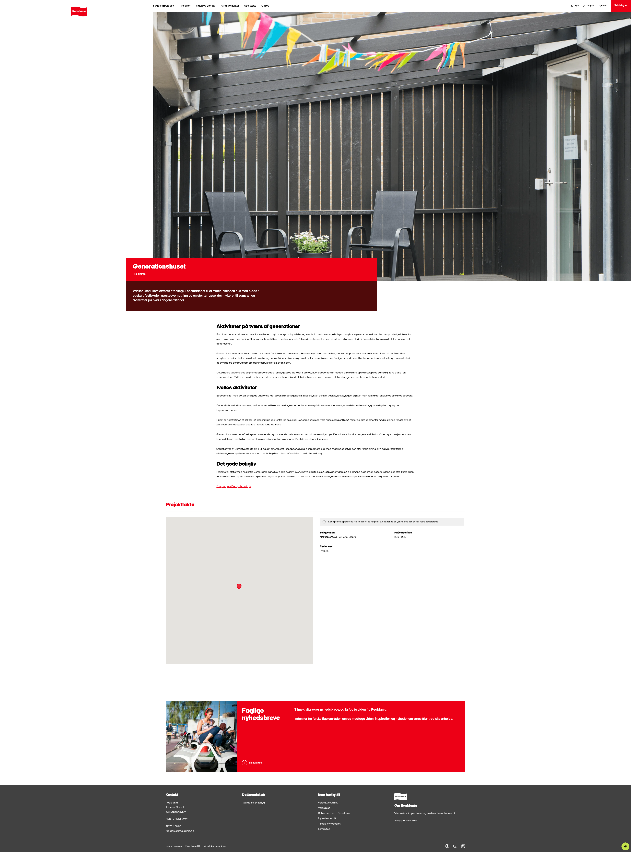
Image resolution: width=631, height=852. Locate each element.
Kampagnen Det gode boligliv (233, 486)
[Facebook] (447, 846)
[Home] (79, 11)
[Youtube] (455, 846)
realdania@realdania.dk (180, 831)
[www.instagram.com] (463, 846)
